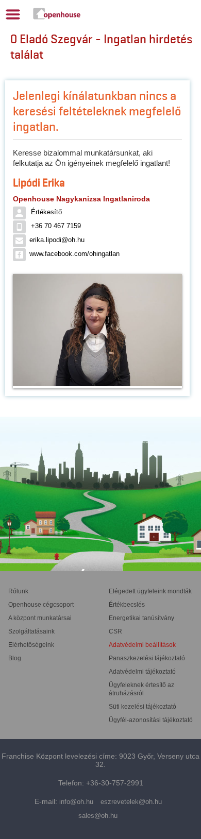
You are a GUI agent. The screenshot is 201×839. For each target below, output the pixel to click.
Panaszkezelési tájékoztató (147, 658)
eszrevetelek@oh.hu (131, 802)
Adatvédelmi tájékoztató (142, 671)
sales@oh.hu (98, 815)
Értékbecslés (127, 604)
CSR (115, 631)
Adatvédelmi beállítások (142, 644)
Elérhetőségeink (31, 644)
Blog (14, 658)
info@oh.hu (76, 802)
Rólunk (18, 591)
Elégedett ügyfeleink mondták (150, 591)
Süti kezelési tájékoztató (142, 706)
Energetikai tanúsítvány (141, 618)
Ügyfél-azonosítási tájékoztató (151, 720)
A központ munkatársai (40, 618)
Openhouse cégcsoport (41, 604)
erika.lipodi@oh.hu (57, 240)
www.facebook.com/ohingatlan (74, 254)
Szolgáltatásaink (31, 631)
